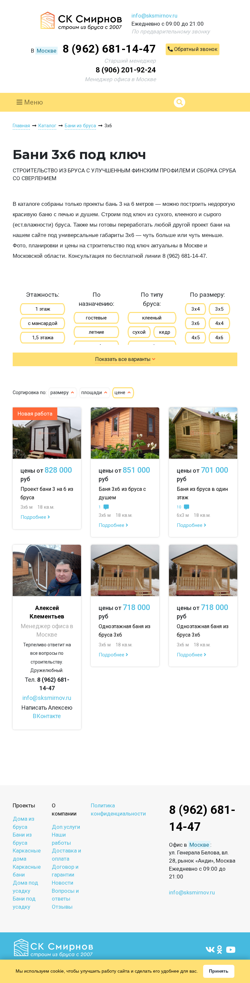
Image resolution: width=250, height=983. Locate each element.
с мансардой (42, 323)
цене (121, 392)
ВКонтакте (47, 716)
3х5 (219, 309)
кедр (164, 332)
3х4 (195, 309)
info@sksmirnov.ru (154, 15)
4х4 (219, 323)
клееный (151, 318)
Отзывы (62, 906)
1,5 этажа (42, 338)
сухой (139, 332)
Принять (219, 971)
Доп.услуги (66, 827)
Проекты (24, 805)
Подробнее (34, 517)
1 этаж (42, 309)
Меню (32, 102)
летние (96, 332)
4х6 (219, 338)
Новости (62, 882)
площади (92, 392)
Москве (46, 50)
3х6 (195, 323)
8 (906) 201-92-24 (126, 70)
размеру (60, 392)
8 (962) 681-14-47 (109, 48)
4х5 (195, 338)
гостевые (96, 318)
